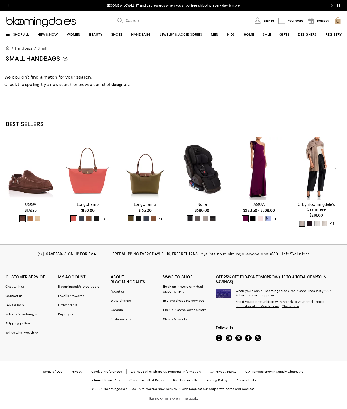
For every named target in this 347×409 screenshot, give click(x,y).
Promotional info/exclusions (257, 306)
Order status (67, 305)
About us (118, 291)
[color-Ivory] (317, 223)
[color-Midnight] (213, 218)
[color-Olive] (131, 218)
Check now (290, 306)
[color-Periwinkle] (268, 218)
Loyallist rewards (71, 296)
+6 (103, 218)
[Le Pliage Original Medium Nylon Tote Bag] (145, 168)
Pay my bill (66, 314)
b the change (121, 301)
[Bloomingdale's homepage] (8, 49)
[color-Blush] (260, 218)
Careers (117, 310)
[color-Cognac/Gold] (89, 218)
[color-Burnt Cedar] (22, 218)
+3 (275, 218)
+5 (160, 218)
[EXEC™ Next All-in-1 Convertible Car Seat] (202, 168)
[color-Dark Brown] (309, 223)
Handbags (23, 48)
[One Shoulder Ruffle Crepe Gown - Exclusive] (259, 168)
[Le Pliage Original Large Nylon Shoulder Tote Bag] (88, 168)
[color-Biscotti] (205, 218)
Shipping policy (17, 323)
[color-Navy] (253, 218)
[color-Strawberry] (73, 218)
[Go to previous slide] (8, 5)
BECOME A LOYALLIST (122, 5)
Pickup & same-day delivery (184, 310)
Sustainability (121, 319)
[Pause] (338, 5)
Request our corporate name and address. (222, 389)
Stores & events (175, 319)
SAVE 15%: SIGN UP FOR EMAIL (72, 254)
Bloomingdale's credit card (79, 286)
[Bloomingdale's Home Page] (41, 22)
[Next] (335, 168)
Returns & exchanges (21, 314)
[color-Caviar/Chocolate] (190, 218)
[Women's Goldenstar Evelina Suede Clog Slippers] (30, 168)
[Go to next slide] (332, 5)
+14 (332, 223)
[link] (30, 212)
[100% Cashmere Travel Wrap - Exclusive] (316, 168)
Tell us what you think (21, 333)
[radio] (22, 218)
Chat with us (15, 286)
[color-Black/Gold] (96, 218)
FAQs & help (14, 305)
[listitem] (173, 5)
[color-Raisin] (245, 218)
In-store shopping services (183, 301)
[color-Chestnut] (30, 218)
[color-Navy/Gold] (81, 218)
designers (120, 84)
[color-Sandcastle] (37, 218)
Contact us (14, 296)
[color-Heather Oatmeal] (324, 223)
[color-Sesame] (302, 223)
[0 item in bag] (338, 20)
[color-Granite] (197, 218)
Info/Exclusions (296, 254)
